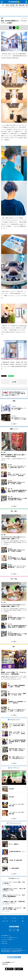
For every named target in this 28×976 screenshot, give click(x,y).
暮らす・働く (21, 5)
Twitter (14, 930)
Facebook (10, 930)
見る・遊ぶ (12, 5)
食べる (7, 5)
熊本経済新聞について (6, 935)
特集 (2, 18)
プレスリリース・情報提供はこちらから (10, 937)
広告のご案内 (4, 943)
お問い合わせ (4, 941)
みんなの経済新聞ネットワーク (14, 957)
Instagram (17, 930)
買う (17, 5)
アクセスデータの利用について (8, 939)
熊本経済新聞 (12, 2)
